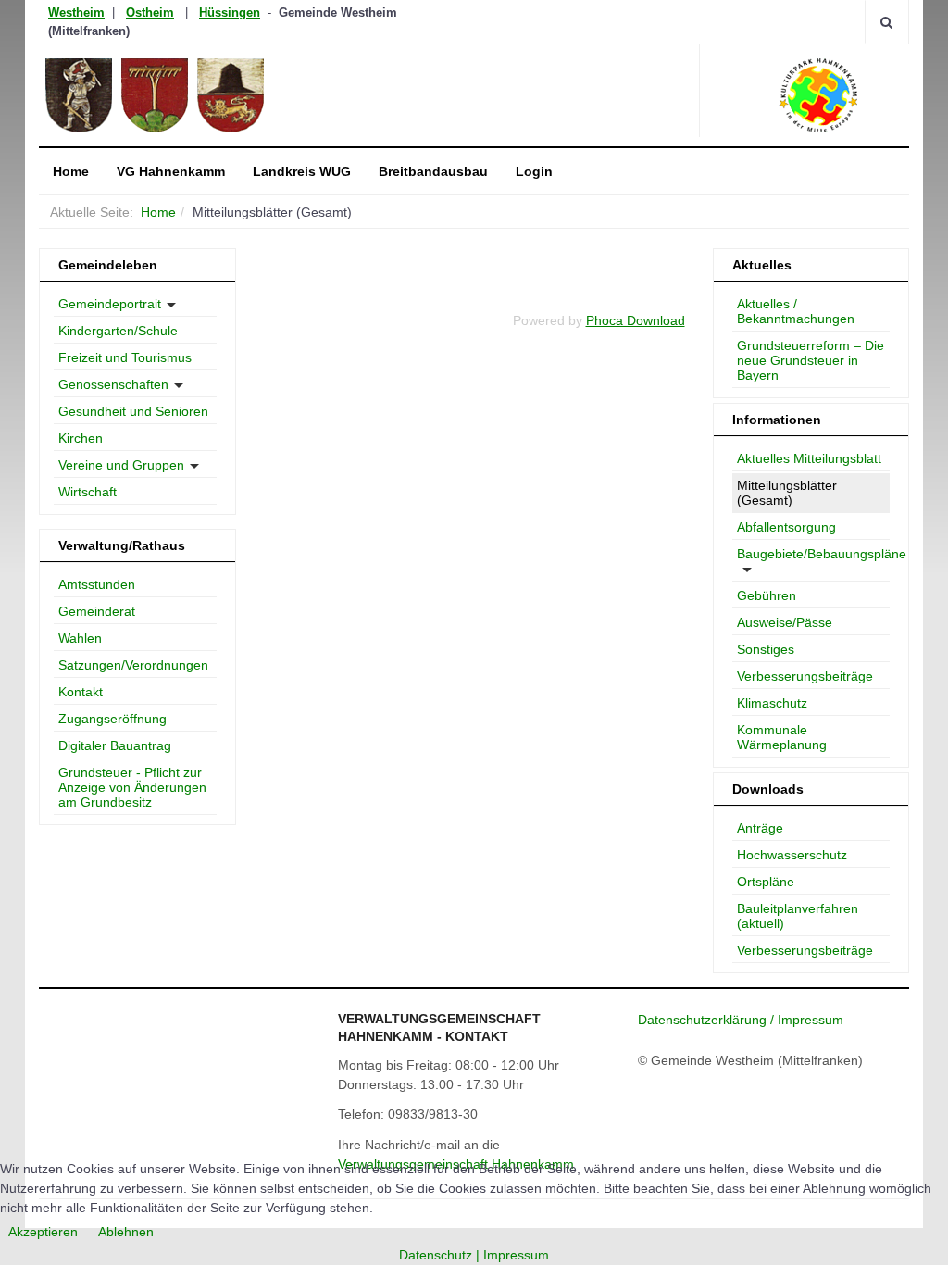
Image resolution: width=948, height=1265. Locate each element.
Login (534, 171)
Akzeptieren (43, 1231)
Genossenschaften (113, 384)
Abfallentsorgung (786, 527)
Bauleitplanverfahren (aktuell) (797, 916)
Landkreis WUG (302, 171)
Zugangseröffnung (112, 718)
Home (71, 171)
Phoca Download (635, 320)
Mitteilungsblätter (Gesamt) (787, 492)
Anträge (760, 827)
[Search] (886, 22)
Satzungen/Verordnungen (133, 665)
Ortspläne (765, 881)
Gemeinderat (96, 611)
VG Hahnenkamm (171, 171)
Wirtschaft (87, 491)
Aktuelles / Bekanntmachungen (795, 311)
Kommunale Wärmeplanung (782, 737)
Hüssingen (229, 12)
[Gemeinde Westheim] (207, 95)
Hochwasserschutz (792, 854)
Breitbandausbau (433, 171)
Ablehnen (126, 1231)
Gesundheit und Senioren (133, 411)
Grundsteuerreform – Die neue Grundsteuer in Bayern (810, 360)
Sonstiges (765, 649)
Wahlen (80, 638)
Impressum (810, 1019)
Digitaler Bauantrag (114, 745)
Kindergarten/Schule (118, 330)
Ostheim (150, 12)
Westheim (76, 12)
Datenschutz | (441, 1254)
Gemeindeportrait (109, 303)
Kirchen (80, 438)
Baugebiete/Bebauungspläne (814, 553)
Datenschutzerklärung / (708, 1019)
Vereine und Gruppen (121, 464)
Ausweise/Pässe (784, 622)
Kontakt (80, 691)
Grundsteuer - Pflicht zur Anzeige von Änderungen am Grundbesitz (132, 787)
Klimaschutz (772, 702)
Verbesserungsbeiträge (805, 676)
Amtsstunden (96, 584)
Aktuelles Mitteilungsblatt (809, 458)
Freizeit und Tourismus (125, 357)
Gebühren (766, 595)
